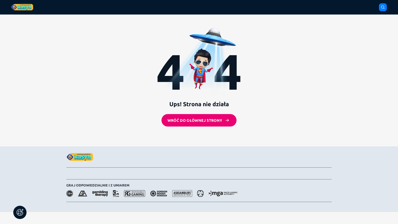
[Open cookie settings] (20, 212)
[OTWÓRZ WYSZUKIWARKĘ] (383, 7)
